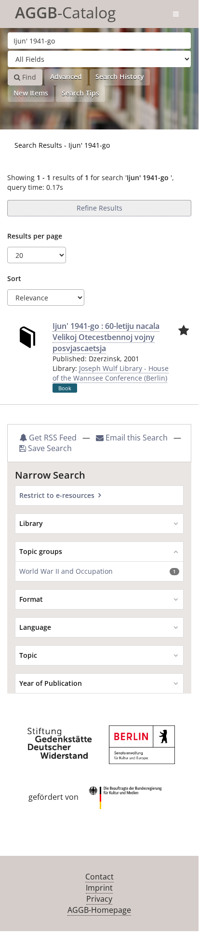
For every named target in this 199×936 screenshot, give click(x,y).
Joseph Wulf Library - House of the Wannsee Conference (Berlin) (111, 373)
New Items (30, 93)
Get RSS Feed (52, 437)
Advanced (66, 76)
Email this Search (137, 437)
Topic (28, 655)
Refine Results (99, 208)
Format (31, 599)
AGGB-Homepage (99, 910)
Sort (14, 278)
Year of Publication (50, 683)
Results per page (34, 236)
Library (31, 523)
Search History (119, 76)
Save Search (49, 448)
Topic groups (40, 551)
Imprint (99, 887)
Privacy (99, 898)
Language (35, 627)
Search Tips (80, 93)
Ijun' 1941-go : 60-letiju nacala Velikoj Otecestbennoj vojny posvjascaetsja (106, 337)
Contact (99, 876)
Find (28, 77)
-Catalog (65, 11)
